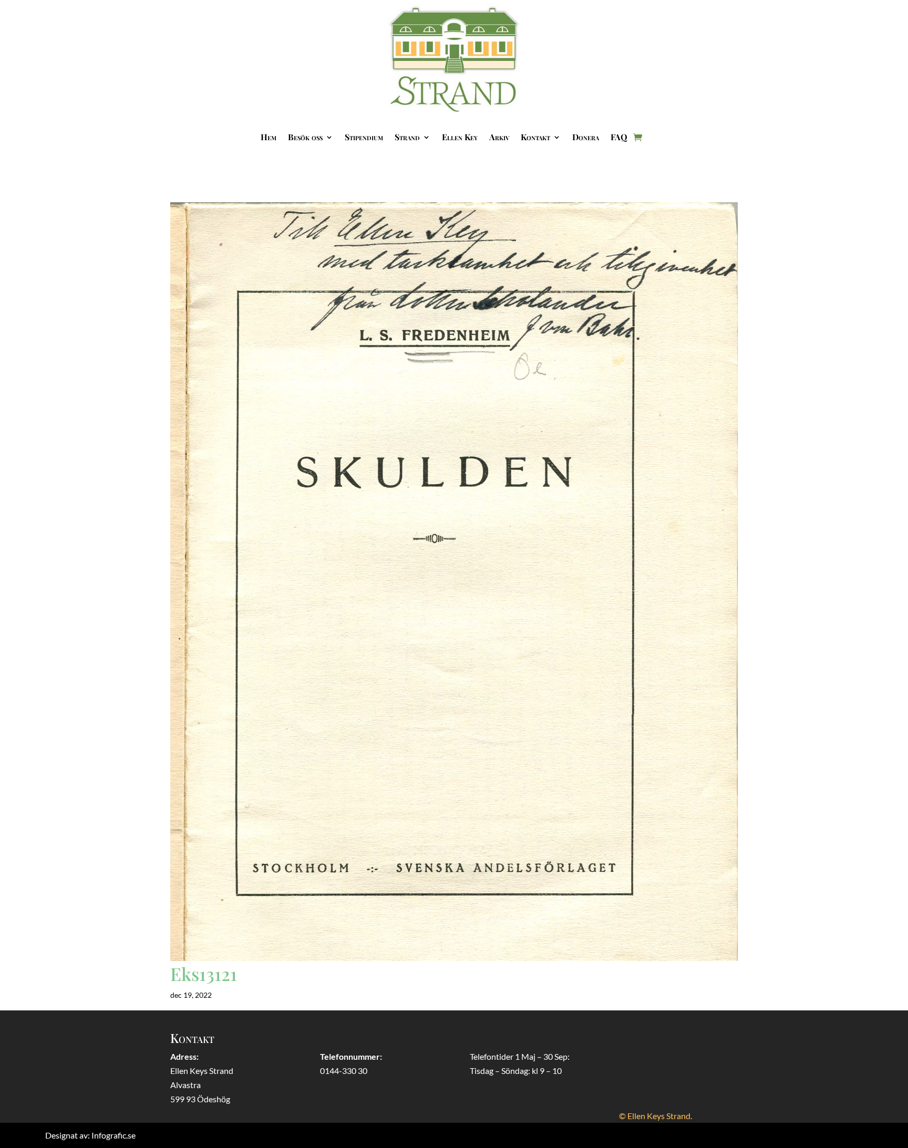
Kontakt (535, 136)
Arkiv (499, 136)
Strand (407, 136)
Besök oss (305, 136)
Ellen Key (460, 136)
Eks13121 (203, 974)
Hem (268, 136)
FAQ (619, 136)
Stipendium (364, 136)
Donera (585, 136)
